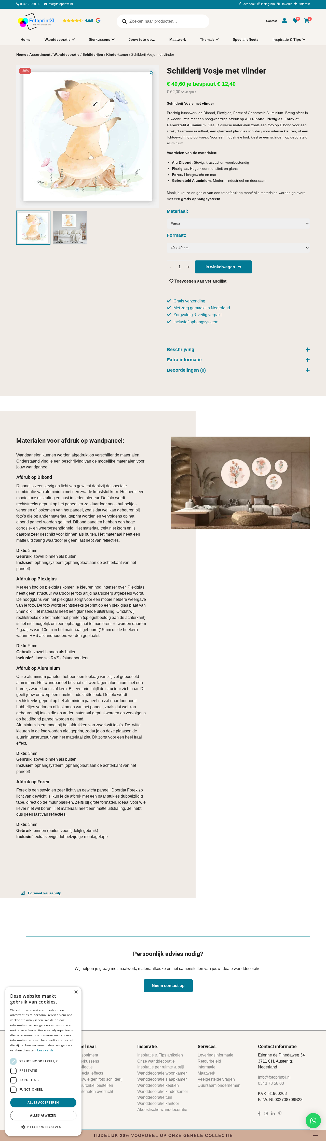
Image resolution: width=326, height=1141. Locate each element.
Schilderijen (93, 54)
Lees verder (46, 1050)
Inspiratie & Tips (287, 39)
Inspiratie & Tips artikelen (160, 1055)
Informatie (206, 1067)
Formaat (176, 235)
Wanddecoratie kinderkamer (162, 1091)
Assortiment (39, 54)
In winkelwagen (220, 267)
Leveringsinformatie (215, 1055)
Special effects (246, 39)
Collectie (85, 1067)
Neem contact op (168, 985)
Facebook (248, 4)
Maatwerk (177, 39)
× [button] (76, 992)
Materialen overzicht (95, 1091)
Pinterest (303, 4)
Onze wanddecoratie (156, 1061)
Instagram (267, 4)
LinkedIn (286, 4)
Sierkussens (99, 39)
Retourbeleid (209, 1061)
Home (26, 39)
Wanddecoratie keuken (158, 1085)
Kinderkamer (117, 54)
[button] (151, 72)
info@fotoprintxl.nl (60, 4)
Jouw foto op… (142, 39)
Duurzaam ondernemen (219, 1085)
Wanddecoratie (58, 39)
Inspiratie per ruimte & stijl (160, 1067)
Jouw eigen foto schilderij (100, 1079)
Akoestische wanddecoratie (162, 1109)
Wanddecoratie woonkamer (162, 1073)
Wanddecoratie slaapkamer (162, 1079)
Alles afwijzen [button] (43, 1115)
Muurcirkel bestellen (95, 1085)
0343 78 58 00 (29, 4)
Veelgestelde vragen (216, 1079)
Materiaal (177, 211)
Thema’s (207, 39)
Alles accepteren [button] (43, 1102)
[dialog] (43, 1061)
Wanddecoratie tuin (154, 1097)
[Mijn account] (284, 21)
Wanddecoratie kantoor (158, 1103)
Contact (271, 20)
